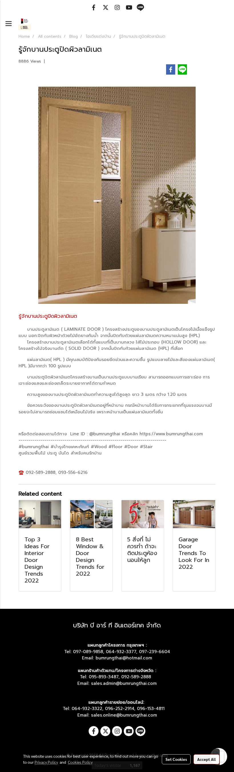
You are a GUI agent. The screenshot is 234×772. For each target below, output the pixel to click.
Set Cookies (176, 759)
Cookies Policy (80, 762)
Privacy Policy (46, 762)
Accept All (206, 759)
